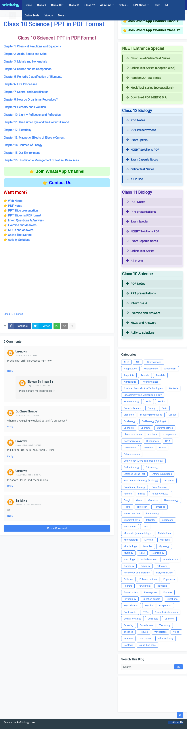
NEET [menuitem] (168, 5)
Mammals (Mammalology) (138, 533)
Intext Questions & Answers (26, 220)
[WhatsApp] (57, 326)
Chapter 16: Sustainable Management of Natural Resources (41, 160)
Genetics (153, 500)
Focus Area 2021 (160, 493)
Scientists (153, 618)
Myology (128, 553)
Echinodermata (132, 454)
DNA (167, 441)
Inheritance (167, 520)
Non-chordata (170, 559)
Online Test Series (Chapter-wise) (153, 68)
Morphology (130, 546)
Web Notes (15, 201)
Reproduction (131, 605)
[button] (5, 15)
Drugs (162, 447)
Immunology (152, 513)
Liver (145, 526)
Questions (172, 599)
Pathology (162, 566)
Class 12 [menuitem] (90, 5)
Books (161, 401)
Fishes (141, 493)
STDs (145, 612)
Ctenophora (152, 441)
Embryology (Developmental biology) (143, 460)
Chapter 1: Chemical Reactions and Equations (32, 46)
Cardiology (129, 421)
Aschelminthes (150, 381)
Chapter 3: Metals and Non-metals (25, 61)
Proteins (167, 592)
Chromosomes (165, 427)
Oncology (129, 566)
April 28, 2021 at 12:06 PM (27, 415)
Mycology (164, 546)
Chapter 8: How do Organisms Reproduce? (31, 99)
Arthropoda (130, 381)
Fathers (128, 493)
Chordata (145, 427)
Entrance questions (162, 474)
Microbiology (131, 539)
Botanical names (132, 408)
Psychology (130, 599)
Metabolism (164, 533)
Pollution (128, 579)
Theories (128, 631)
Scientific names (132, 618)
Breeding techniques (151, 414)
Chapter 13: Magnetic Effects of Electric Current (34, 137)
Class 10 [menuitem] (56, 5)
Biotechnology (131, 401)
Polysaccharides (148, 579)
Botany (151, 408)
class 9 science (147, 645)
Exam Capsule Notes (144, 159)
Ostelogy (145, 566)
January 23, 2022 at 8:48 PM (28, 475)
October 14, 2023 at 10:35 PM (28, 505)
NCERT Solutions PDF (145, 150)
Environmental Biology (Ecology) (141, 480)
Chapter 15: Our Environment (22, 152)
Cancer (172, 414)
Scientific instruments (166, 612)
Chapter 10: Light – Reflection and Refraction (32, 114)
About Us (177, 722)
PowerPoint (144, 585)
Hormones (159, 506)
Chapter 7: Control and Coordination (26, 92)
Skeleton (169, 618)
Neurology (129, 559)
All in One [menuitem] (105, 5)
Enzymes (169, 480)
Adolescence (151, 368)
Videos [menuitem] (49, 15)
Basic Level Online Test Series (150, 58)
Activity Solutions (19, 239)
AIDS (126, 362)
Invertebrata (130, 526)
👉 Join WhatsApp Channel (57, 171)
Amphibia (129, 375)
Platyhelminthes (164, 572)
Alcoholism (170, 368)
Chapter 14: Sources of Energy (23, 145)
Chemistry (129, 427)
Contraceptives (132, 441)
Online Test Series (20, 235)
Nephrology (158, 553)
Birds (148, 401)
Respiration (165, 605)
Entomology (152, 467)
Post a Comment (57, 528)
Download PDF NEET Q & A (149, 97)
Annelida (160, 375)
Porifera (128, 585)
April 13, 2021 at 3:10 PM (26, 355)
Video (176, 631)
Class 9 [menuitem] (41, 5)
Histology (142, 506)
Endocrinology (131, 467)
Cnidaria (152, 434)
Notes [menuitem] (122, 5)
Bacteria (173, 388)
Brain (164, 408)
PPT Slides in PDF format (24, 215)
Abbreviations (153, 362)
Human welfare (132, 513)
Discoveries (130, 447)
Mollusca (165, 539)
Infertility (150, 520)
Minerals (148, 539)
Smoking (128, 625)
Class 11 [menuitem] (74, 5)
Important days (132, 520)
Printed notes (131, 592)
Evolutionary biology (134, 487)
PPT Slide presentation (23, 210)
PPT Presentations (143, 130)
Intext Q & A (139, 303)
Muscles (147, 546)
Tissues (144, 631)
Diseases (148, 447)
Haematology (171, 500)
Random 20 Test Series (146, 78)
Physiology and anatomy (137, 572)
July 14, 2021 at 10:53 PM (38, 386)
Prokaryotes (150, 592)
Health (127, 506)
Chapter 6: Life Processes (20, 84)
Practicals (162, 585)
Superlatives (146, 625)
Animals (145, 375)
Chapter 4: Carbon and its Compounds (27, 69)
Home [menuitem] (28, 5)
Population (169, 579)
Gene (139, 500)
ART (138, 362)
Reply (10, 370)
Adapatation (130, 368)
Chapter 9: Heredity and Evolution (25, 107)
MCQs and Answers (20, 230)
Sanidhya (21, 500)
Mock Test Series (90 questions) (152, 88)
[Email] (64, 326)
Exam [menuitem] (157, 5)
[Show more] (72, 326)
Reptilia (149, 605)
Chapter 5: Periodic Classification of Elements (33, 76)
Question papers (151, 599)
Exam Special (139, 140)
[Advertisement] (57, 279)
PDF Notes (138, 120)
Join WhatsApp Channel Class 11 (154, 21)
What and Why (165, 638)
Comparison (169, 434)
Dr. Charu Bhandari (27, 411)
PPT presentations (143, 212)
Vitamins (128, 638)
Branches (129, 414)
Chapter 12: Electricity (17, 130)
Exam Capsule (159, 487)
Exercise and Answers (22, 225)
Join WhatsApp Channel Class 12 (154, 30)
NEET (142, 553)
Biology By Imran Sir (40, 381)
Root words (130, 612)
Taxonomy (164, 625)
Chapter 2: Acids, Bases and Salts (25, 54)
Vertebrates (160, 631)
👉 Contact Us (57, 182)
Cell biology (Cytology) (154, 421)
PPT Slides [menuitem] (139, 5)
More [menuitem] (61, 15)
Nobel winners (149, 559)
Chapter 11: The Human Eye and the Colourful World (36, 122)
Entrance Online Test (134, 474)
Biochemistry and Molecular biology (143, 395)
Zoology (128, 645)
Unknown (21, 351)
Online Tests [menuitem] (32, 15)
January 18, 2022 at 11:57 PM (28, 445)
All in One (137, 179)
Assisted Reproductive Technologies (143, 388)
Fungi (127, 500)
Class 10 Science (13, 314)
